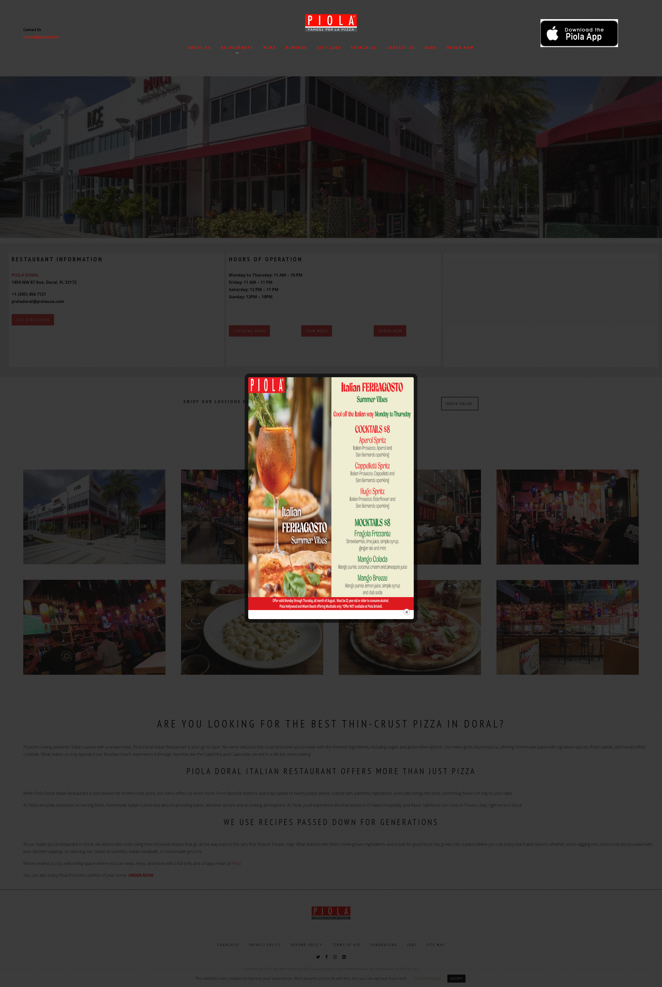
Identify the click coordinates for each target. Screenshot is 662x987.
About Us (199, 47)
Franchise (364, 47)
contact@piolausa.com (40, 36)
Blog (431, 47)
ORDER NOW (460, 47)
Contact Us (401, 47)
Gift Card (329, 47)
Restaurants (237, 47)
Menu (269, 47)
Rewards (296, 47)
